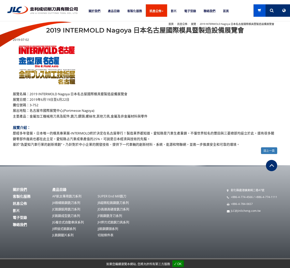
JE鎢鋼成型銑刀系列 (66, 216)
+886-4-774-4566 (242, 197)
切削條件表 (105, 235)
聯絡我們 (209, 11)
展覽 (193, 24)
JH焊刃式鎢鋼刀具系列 (113, 222)
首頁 (226, 11)
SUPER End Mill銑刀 (112, 196)
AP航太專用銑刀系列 (66, 196)
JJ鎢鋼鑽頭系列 (108, 229)
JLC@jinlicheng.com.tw (246, 211)
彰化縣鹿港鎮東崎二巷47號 (247, 190)
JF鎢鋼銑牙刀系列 (110, 216)
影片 (174, 11)
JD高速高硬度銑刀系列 (113, 209)
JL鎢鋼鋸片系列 (63, 235)
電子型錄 (190, 11)
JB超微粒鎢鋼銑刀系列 (113, 203)
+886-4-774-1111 (266, 197)
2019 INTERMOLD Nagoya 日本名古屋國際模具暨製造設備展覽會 (237, 24)
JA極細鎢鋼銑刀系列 (66, 203)
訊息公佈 (182, 24)
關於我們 (94, 11)
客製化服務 (134, 11)
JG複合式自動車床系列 (68, 222)
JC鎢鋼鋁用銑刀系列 (66, 209)
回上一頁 (269, 150)
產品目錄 (114, 11)
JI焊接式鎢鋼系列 (64, 229)
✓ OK (178, 264)
